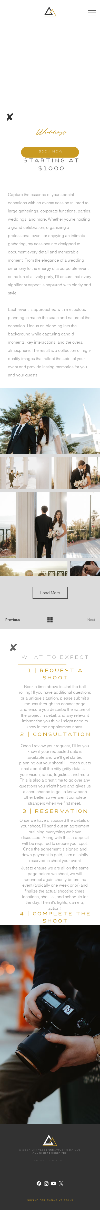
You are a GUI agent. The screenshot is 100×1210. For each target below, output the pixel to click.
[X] (61, 1183)
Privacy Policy (49, 1161)
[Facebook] (39, 1183)
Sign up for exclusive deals (50, 1200)
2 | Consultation (55, 735)
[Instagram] (46, 1183)
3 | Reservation (55, 812)
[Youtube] (54, 1183)
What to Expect (55, 658)
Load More (50, 592)
